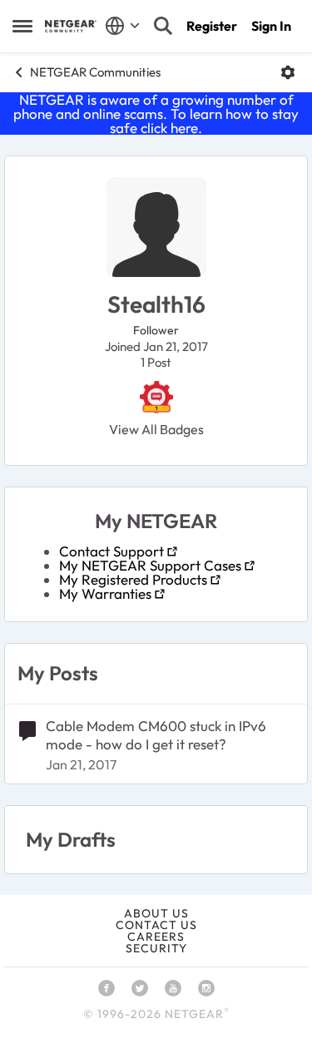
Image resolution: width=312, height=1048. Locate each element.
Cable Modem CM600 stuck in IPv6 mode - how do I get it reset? (156, 735)
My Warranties (105, 593)
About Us (156, 913)
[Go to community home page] (71, 26)
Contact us (156, 924)
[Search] (163, 26)
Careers (156, 936)
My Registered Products (133, 579)
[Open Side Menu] (22, 25)
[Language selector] (122, 25)
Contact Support (111, 551)
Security (156, 948)
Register (211, 25)
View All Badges (156, 429)
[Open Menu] (288, 72)
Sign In (271, 25)
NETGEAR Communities (95, 72)
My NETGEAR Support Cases (150, 565)
